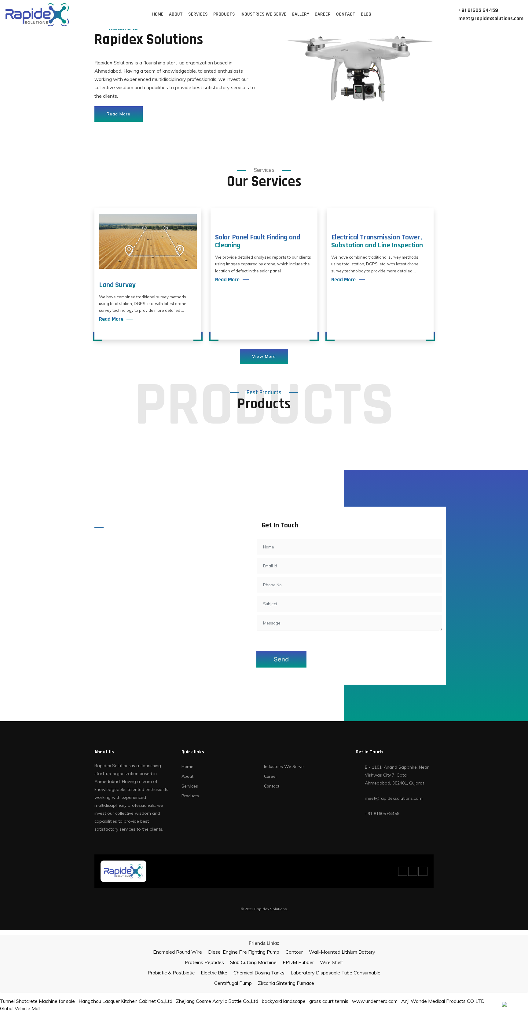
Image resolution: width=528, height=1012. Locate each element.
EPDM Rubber (298, 962)
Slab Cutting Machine (253, 962)
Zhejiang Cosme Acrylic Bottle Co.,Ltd (217, 1001)
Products (224, 14)
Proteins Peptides (204, 962)
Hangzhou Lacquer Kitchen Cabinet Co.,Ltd (125, 1001)
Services (198, 14)
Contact (345, 14)
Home (157, 14)
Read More (118, 114)
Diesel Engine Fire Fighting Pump (243, 952)
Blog (366, 14)
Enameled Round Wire (177, 952)
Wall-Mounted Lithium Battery (342, 952)
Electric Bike (214, 973)
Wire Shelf (331, 962)
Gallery (300, 14)
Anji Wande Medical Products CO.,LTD (443, 1001)
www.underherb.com (375, 1001)
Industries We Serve (263, 14)
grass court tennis (328, 1001)
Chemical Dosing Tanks (258, 973)
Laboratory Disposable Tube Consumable (335, 973)
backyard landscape (284, 1001)
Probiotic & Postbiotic (171, 973)
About (176, 14)
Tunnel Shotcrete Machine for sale (37, 1001)
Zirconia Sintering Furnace (286, 983)
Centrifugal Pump (233, 983)
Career (323, 14)
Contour (294, 952)
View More (264, 356)
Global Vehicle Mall (20, 1008)
